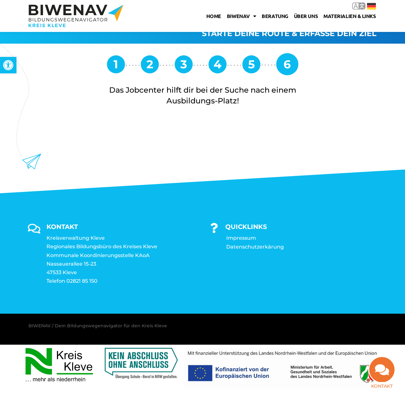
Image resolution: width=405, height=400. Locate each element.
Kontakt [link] (382, 386)
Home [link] (213, 16)
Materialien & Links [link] (349, 16)
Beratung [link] (275, 16)
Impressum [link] (241, 238)
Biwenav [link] (238, 16)
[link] (8, 65)
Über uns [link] (306, 16)
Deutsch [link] (366, 6)
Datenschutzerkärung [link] (255, 247)
